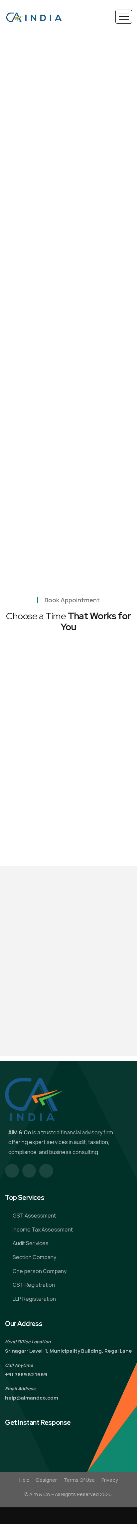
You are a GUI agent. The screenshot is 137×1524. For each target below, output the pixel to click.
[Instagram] (29, 1171)
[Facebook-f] (12, 1171)
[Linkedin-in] (46, 1171)
